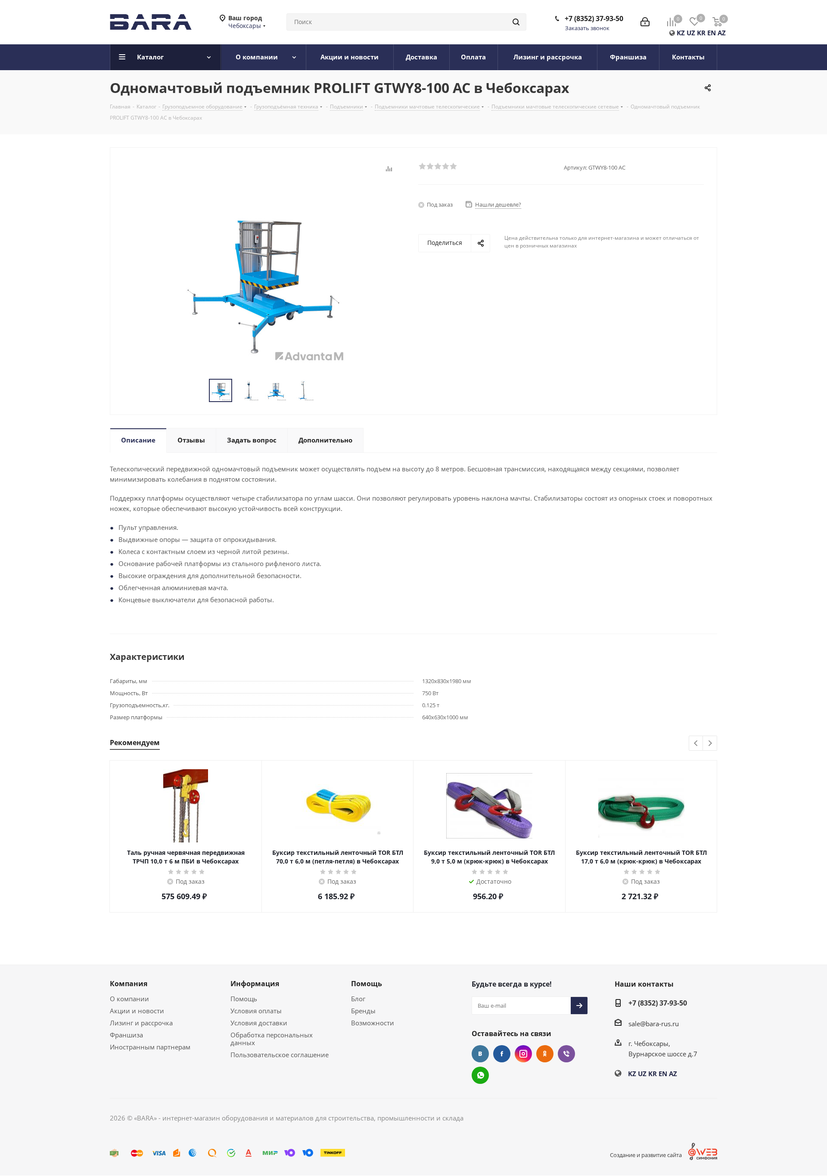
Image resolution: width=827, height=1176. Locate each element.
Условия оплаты (256, 1010)
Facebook (501, 1053)
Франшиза (126, 1035)
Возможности (372, 1022)
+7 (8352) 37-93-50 (594, 18)
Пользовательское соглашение (279, 1054)
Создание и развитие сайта (646, 1155)
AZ (722, 32)
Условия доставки (258, 1022)
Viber (566, 1053)
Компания (128, 983)
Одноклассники (544, 1053)
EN (711, 32)
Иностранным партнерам (150, 1047)
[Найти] (516, 22)
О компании (129, 998)
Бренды (363, 1010)
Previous (696, 743)
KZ (681, 32)
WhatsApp (480, 1075)
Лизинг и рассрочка (141, 1022)
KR (701, 32)
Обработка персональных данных (271, 1039)
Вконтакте (480, 1053)
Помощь (243, 998)
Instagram (523, 1053)
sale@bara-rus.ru (653, 1023)
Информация (254, 983)
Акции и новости (137, 1010)
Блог (358, 998)
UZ (691, 32)
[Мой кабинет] (645, 22)
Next (710, 743)
